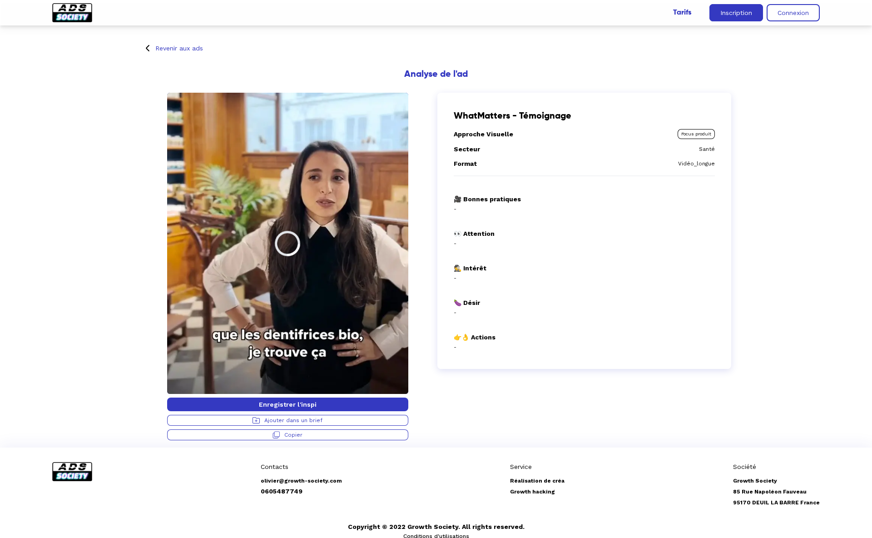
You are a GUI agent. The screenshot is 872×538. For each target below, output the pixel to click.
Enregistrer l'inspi (288, 404)
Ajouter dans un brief (293, 420)
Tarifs (682, 12)
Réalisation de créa (537, 481)
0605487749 (281, 491)
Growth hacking (532, 491)
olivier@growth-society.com (301, 481)
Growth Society (755, 481)
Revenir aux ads (179, 48)
